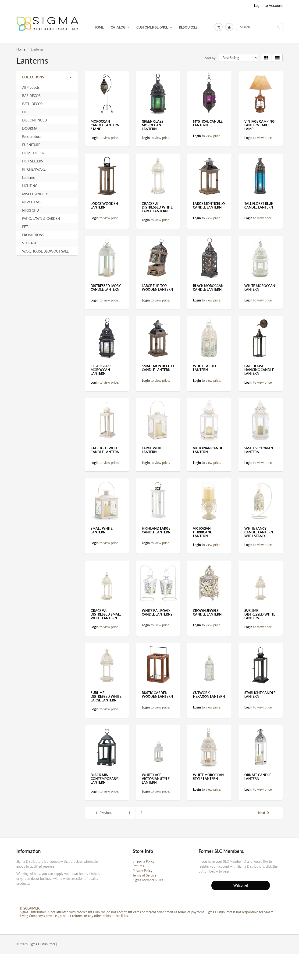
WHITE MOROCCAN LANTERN (259, 287)
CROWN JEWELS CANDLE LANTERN (207, 612)
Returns (138, 866)
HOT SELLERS (32, 161)
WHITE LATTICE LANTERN (205, 368)
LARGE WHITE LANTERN (153, 450)
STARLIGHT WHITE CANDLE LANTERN (105, 450)
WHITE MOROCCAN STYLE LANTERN (208, 777)
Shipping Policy (143, 861)
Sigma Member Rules (148, 880)
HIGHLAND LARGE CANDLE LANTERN (156, 530)
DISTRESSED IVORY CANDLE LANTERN (106, 287)
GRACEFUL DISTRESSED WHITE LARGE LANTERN (157, 207)
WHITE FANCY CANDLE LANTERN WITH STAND (258, 532)
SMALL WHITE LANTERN (102, 530)
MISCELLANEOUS (35, 194)
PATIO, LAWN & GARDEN (41, 218)
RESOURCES (188, 27)
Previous (106, 813)
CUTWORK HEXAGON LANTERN (209, 694)
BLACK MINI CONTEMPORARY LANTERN (104, 778)
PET (25, 227)
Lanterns (28, 178)
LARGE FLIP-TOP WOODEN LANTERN (157, 287)
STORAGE (29, 243)
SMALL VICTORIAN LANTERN (258, 450)
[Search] (278, 27)
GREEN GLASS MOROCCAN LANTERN (152, 125)
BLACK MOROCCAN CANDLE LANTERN (208, 287)
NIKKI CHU (30, 210)
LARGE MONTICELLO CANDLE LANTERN (209, 205)
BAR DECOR (31, 96)
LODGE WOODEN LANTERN (104, 205)
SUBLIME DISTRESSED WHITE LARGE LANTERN (106, 696)
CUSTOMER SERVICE (152, 27)
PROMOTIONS (33, 235)
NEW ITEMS (31, 202)
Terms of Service (144, 875)
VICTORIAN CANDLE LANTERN (208, 450)
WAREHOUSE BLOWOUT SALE (45, 251)
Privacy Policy (142, 871)
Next (261, 813)
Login (95, 138)
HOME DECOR (33, 153)
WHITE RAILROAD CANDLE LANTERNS (157, 612)
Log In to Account (268, 5)
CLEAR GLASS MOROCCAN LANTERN (101, 369)
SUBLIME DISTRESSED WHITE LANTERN (259, 614)
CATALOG (118, 27)
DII (24, 112)
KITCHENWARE (34, 169)
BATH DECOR (32, 104)
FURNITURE (31, 145)
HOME (99, 27)
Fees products (32, 137)
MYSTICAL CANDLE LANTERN (208, 123)
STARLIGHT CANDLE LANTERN (259, 694)
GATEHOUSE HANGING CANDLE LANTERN (259, 369)
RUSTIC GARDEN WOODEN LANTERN (157, 694)
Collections (33, 77)
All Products (30, 87)
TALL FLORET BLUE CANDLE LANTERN (258, 205)
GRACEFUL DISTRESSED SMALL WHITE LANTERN (106, 614)
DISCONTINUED (34, 120)
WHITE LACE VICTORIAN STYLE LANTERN (156, 778)
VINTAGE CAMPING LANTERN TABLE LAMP (259, 125)
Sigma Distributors (41, 944)
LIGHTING (29, 186)
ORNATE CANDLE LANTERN (257, 777)
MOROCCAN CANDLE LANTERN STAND (105, 125)
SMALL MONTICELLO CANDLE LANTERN (158, 368)
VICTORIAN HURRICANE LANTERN (202, 532)
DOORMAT (30, 128)
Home (20, 49)
